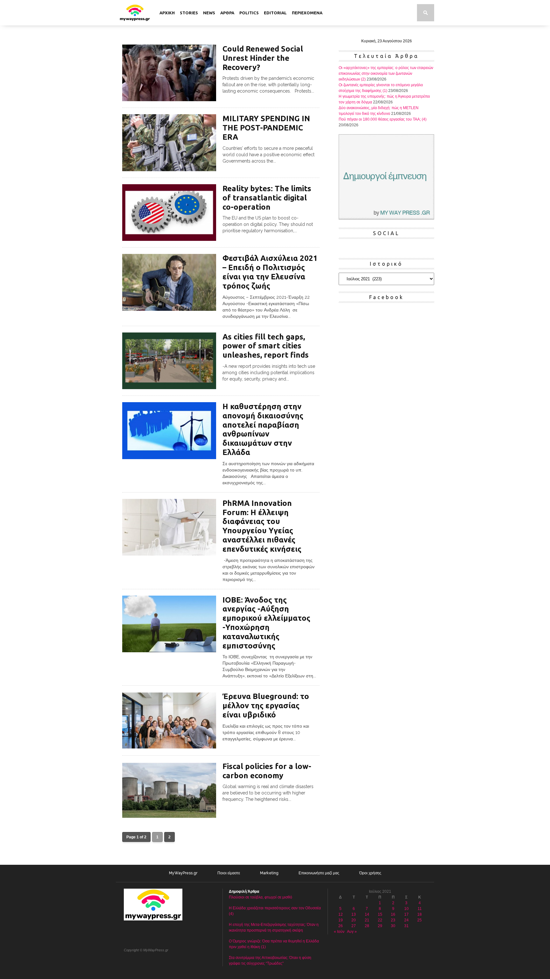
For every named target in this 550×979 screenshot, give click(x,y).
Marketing (269, 873)
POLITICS (249, 12)
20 (353, 920)
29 (380, 926)
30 (393, 926)
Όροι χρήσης (370, 873)
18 (419, 914)
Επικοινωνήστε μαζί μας (319, 873)
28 (367, 926)
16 (393, 914)
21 (367, 920)
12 (340, 914)
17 (406, 914)
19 (340, 920)
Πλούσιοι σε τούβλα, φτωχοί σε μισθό (260, 897)
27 (353, 926)
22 (380, 920)
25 (419, 920)
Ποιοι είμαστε (228, 873)
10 (406, 908)
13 (353, 914)
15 (380, 914)
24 (406, 920)
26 (340, 926)
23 (393, 920)
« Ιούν (339, 931)
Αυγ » (352, 931)
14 (367, 914)
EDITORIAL (275, 12)
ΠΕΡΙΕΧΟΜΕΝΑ (307, 12)
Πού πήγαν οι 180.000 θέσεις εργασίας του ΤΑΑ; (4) (383, 119)
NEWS (209, 12)
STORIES (189, 12)
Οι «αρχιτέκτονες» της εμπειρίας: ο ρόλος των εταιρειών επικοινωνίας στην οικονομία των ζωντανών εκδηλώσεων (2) (386, 73)
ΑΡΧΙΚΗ (167, 12)
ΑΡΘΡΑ (227, 12)
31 (406, 926)
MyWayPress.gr (183, 873)
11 (420, 908)
